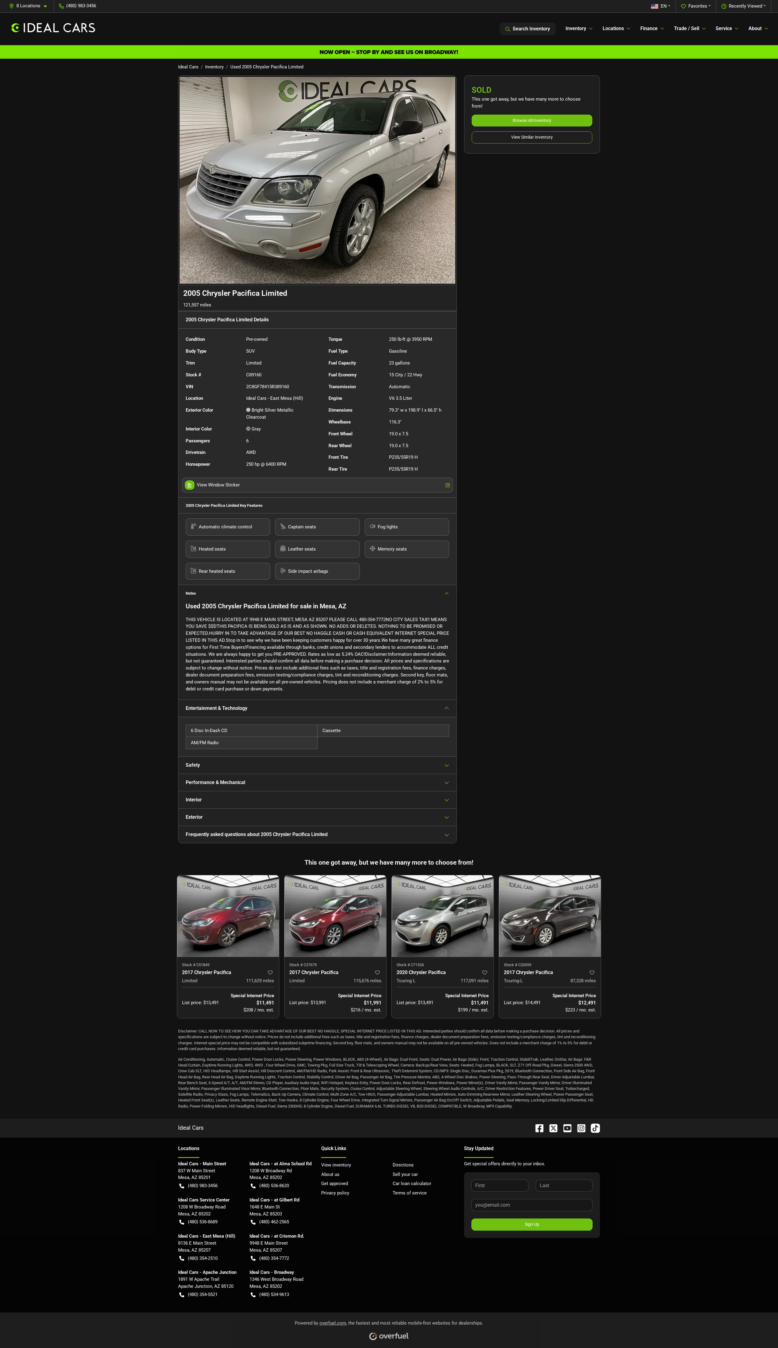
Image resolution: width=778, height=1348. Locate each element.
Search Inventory (531, 29)
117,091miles (475, 980)
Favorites (697, 6)
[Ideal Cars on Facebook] (537, 1127)
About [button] (755, 28)
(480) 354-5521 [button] (203, 1294)
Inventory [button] (576, 28)
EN (664, 6)
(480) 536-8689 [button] (203, 1222)
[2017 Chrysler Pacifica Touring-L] (550, 916)
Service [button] (724, 28)
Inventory (214, 67)
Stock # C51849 (195, 965)
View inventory (336, 1165)
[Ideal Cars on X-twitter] (551, 1127)
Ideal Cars (188, 67)
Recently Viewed (745, 6)
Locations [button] (613, 28)
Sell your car (405, 1174)
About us (330, 1174)
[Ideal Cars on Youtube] (565, 1127)
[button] (30, 6)
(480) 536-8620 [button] (274, 1185)
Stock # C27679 (303, 965)
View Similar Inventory (532, 137)
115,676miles (367, 980)
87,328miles (583, 980)
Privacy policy (335, 1193)
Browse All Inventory (532, 120)
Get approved (334, 1183)
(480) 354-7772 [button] (274, 1258)
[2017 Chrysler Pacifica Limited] (228, 916)
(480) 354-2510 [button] (203, 1258)
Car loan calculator (412, 1183)
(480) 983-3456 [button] (81, 6)
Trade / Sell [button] (686, 28)
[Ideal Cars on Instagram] (579, 1127)
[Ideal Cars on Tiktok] (593, 1127)
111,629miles (260, 980)
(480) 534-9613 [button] (274, 1294)
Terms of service (410, 1193)
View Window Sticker (218, 485)
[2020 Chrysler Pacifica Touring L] (443, 916)
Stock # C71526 (410, 965)
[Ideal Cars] (53, 29)
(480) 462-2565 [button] (274, 1222)
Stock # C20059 (517, 965)
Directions (403, 1165)
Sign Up (532, 1224)
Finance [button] (649, 28)
